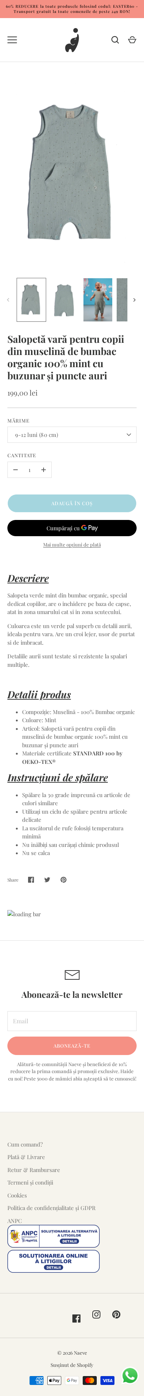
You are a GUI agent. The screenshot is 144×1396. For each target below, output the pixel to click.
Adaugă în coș (72, 503)
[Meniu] (12, 40)
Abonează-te (72, 1045)
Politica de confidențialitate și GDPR (51, 1207)
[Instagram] (96, 1314)
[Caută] (115, 40)
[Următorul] (135, 300)
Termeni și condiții (30, 1182)
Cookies (17, 1195)
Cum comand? (25, 1144)
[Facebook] (76, 1318)
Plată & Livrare (26, 1157)
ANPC (14, 1220)
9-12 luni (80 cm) (36, 434)
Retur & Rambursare (33, 1169)
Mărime (18, 420)
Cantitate (21, 455)
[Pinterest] (116, 1314)
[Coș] (132, 40)
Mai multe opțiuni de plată (72, 544)
